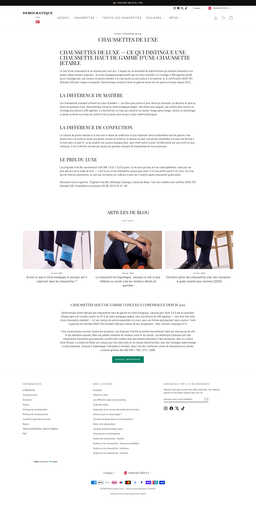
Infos (174, 17)
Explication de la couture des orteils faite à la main (116, 409)
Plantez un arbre (100, 394)
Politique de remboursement (35, 414)
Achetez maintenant (128, 359)
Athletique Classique (120, 182)
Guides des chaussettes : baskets (108, 438)
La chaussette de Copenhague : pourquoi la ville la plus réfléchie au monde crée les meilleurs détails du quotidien (128, 281)
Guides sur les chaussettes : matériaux (111, 448)
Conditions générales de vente (36, 419)
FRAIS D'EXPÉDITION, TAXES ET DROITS (40, 428)
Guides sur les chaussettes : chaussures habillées (116, 443)
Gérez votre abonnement (104, 424)
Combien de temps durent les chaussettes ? (113, 419)
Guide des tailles (100, 404)
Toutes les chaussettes (122, 17)
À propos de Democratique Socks (108, 428)
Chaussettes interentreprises (106, 433)
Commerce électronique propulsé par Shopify (128, 493)
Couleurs (154, 17)
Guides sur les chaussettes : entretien (110, 453)
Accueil (117, 33)
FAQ (24, 433)
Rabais (26, 424)
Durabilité (97, 390)
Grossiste (27, 399)
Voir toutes (128, 221)
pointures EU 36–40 (102, 185)
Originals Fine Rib (99, 182)
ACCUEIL (64, 17)
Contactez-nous (30, 394)
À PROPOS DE (29, 390)
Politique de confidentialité (35, 409)
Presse (26, 404)
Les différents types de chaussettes (109, 399)
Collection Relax (141, 182)
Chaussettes (85, 17)
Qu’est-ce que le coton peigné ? (107, 414)
